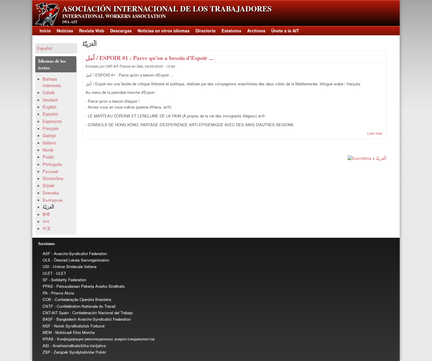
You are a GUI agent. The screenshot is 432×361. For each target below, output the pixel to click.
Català (49, 92)
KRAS (48, 339)
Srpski (48, 185)
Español (50, 114)
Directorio (205, 31)
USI (46, 266)
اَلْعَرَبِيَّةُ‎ (48, 207)
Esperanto (52, 121)
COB (47, 299)
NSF (47, 326)
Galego (49, 135)
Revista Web (91, 31)
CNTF (48, 306)
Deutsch (50, 100)
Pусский (50, 171)
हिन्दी (46, 214)
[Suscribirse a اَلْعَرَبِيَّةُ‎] (234, 158)
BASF (48, 319)
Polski (48, 157)
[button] (56, 48)
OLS (46, 260)
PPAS (48, 286)
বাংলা (46, 221)
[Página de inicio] (47, 24)
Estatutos (231, 31)
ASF (46, 253)
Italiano (49, 143)
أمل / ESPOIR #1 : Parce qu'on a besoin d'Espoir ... (149, 58)
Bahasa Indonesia (52, 82)
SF (45, 279)
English (49, 107)
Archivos (256, 31)
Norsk (48, 150)
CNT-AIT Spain (56, 312)
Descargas (121, 31)
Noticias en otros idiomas (164, 31)
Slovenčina (53, 178)
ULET (48, 273)
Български (53, 200)
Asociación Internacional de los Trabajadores (167, 8)
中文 (47, 228)
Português (52, 164)
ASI (46, 345)
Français (50, 128)
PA (45, 293)
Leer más (374, 133)
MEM (47, 332)
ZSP (46, 352)
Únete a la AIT (285, 31)
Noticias (65, 31)
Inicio (45, 31)
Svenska (51, 193)
